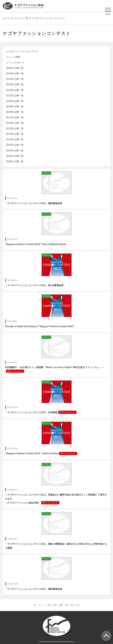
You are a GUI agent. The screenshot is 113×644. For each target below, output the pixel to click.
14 (55, 605)
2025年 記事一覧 (15, 73)
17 (72, 605)
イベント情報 (13, 57)
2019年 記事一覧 (15, 106)
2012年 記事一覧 (15, 145)
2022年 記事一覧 (15, 90)
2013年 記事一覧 (15, 139)
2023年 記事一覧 (15, 84)
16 (66, 605)
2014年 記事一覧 (15, 134)
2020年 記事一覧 (15, 101)
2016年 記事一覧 (15, 123)
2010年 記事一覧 (15, 156)
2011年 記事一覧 (14, 150)
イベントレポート (15, 62)
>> (78, 605)
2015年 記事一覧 (15, 128)
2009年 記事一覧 (15, 161)
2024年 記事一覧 (15, 79)
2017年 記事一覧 (15, 117)
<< (35, 605)
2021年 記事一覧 (15, 95)
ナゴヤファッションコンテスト (22, 51)
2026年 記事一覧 (15, 68)
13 (49, 605)
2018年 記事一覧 (15, 112)
